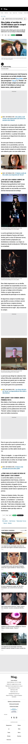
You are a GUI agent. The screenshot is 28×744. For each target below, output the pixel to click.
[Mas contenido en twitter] (14, 717)
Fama (9, 732)
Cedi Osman (12, 521)
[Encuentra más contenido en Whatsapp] (8, 35)
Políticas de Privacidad (14, 703)
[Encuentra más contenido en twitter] (5, 35)
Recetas (19, 736)
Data (19, 729)
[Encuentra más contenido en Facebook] (2, 35)
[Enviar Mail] (2, 66)
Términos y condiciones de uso (14, 701)
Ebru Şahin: (5, 521)
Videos (19, 725)
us (8, 729)
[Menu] (2, 9)
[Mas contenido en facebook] (11, 717)
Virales (8, 736)
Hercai (5, 523)
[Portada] (14, 679)
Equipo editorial (14, 680)
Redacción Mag (7, 66)
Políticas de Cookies (14, 706)
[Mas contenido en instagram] (16, 717)
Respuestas (9, 725)
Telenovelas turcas (21, 521)
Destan (10, 523)
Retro (19, 732)
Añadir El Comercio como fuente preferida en (14, 18)
